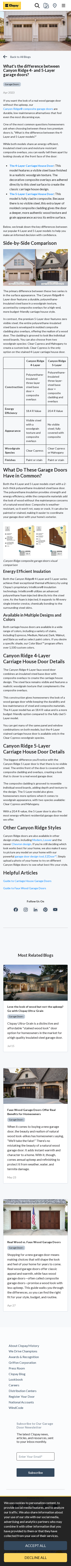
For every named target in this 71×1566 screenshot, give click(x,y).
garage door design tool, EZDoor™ (36, 856)
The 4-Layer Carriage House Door (31, 165)
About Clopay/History (24, 1345)
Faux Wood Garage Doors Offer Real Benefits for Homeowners (31, 1112)
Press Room (17, 1368)
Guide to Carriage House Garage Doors (27, 881)
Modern (37, 840)
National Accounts (21, 1402)
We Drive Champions (23, 1351)
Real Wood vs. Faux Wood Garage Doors (34, 1242)
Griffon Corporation (22, 1362)
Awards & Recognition (24, 1357)
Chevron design (21, 844)
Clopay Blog (17, 1374)
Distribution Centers (22, 1391)
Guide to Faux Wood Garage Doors (24, 888)
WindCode (16, 1407)
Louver (47, 840)
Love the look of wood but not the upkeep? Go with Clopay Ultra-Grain (35, 1008)
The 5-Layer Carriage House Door (31, 194)
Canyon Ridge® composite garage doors (28, 108)
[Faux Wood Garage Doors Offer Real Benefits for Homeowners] (35, 1086)
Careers (14, 1385)
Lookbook (16, 1379)
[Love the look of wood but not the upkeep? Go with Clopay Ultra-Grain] (35, 983)
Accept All (35, 1545)
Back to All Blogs (20, 56)
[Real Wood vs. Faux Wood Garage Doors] (35, 1217)
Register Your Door (22, 1396)
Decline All (35, 1557)
